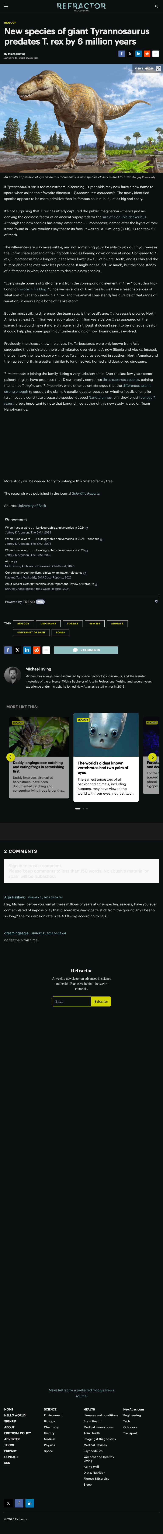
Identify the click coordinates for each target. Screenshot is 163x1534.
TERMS (9, 1445)
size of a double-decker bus (124, 217)
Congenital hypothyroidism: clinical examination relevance (44, 572)
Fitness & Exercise (96, 1479)
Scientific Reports (85, 493)
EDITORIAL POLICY (17, 1433)
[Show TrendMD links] (156, 601)
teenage (146, 397)
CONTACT (11, 1457)
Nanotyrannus (100, 397)
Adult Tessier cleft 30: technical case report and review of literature (49, 583)
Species (94, 623)
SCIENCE (50, 1409)
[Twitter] (130, 54)
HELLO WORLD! (15, 1415)
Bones (60, 632)
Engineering (132, 1415)
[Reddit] (147, 54)
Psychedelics (93, 1451)
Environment (53, 1415)
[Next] (152, 757)
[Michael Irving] (12, 675)
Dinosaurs (48, 623)
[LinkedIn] (138, 54)
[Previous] (10, 757)
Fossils (72, 623)
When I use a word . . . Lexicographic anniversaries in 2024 (45, 527)
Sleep (88, 1484)
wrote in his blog (33, 289)
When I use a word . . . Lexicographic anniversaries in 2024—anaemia (52, 538)
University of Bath (32, 506)
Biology (10, 22)
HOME (8, 1409)
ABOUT (9, 1427)
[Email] (155, 54)
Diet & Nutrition (94, 1473)
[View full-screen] (158, 68)
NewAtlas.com (133, 1409)
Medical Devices (95, 1445)
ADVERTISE (12, 1439)
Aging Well (91, 1467)
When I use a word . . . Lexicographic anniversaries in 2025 (45, 550)
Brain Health (92, 1421)
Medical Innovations (98, 1427)
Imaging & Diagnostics (100, 1439)
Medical (49, 1439)
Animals (117, 623)
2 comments (90, 650)
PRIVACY (10, 1451)
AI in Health (92, 1433)
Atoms (9, 561)
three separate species (121, 379)
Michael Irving (38, 669)
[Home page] (81, 7)
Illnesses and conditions (101, 1415)
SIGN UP (10, 1421)
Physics (49, 1445)
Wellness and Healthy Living (99, 1459)
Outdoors (130, 1427)
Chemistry (51, 1427)
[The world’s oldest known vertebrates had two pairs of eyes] (81, 735)
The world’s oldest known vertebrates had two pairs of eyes (78, 768)
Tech (126, 1421)
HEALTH (89, 1409)
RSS (7, 1463)
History (49, 1433)
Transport (130, 1433)
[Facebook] (121, 54)
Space (48, 1451)
